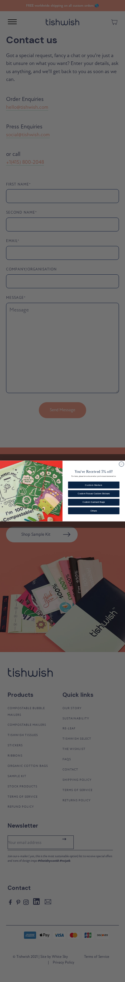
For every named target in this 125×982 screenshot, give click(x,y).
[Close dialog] (121, 464)
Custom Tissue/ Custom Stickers (94, 494)
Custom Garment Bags (94, 502)
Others (93, 510)
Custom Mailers (93, 485)
